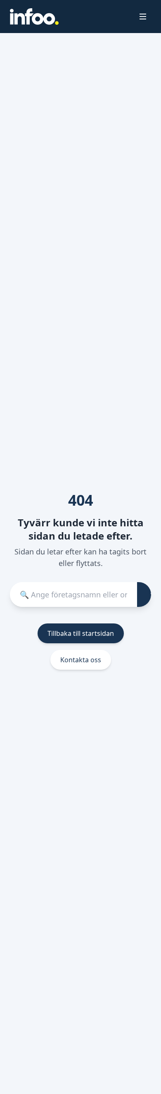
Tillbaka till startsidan (80, 633)
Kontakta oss (80, 659)
